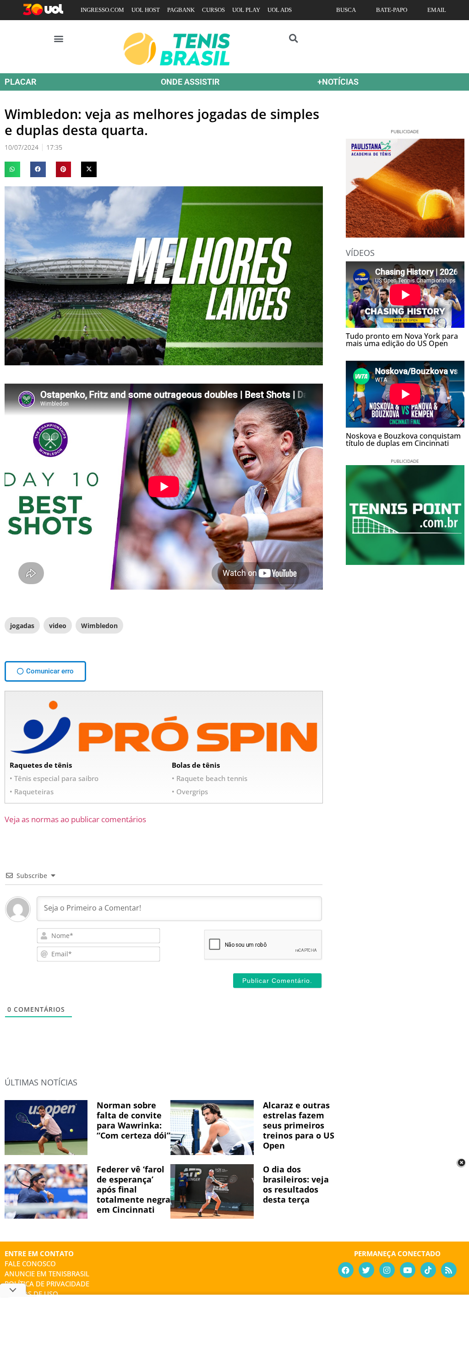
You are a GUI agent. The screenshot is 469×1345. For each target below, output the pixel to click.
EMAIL (436, 9)
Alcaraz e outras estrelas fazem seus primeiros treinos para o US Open (298, 1125)
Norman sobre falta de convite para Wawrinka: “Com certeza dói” (133, 1120)
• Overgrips (190, 791)
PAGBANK (181, 9)
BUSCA (346, 9)
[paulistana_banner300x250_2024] (405, 234)
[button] (58, 38)
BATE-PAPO (391, 9)
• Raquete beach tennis (209, 778)
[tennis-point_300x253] (405, 561)
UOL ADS (279, 9)
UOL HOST (145, 9)
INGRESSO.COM (102, 9)
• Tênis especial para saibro (54, 778)
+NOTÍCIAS (338, 82)
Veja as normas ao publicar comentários (75, 819)
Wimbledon (99, 625)
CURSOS (213, 9)
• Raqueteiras (32, 791)
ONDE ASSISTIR (190, 82)
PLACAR (20, 82)
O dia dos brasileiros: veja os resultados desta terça (296, 1184)
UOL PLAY (246, 9)
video (57, 625)
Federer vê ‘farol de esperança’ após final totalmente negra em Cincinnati (133, 1189)
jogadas (22, 625)
